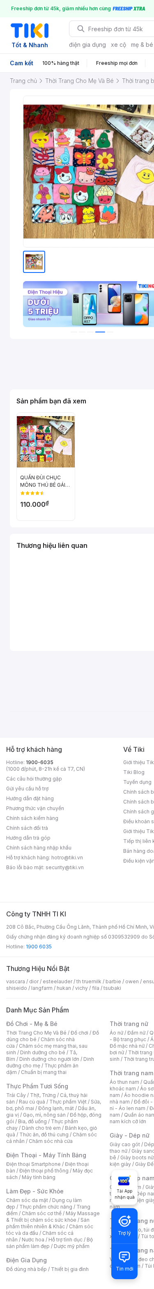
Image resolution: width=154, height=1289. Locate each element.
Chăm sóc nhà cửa (51, 1141)
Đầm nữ (136, 1033)
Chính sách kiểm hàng (32, 818)
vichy (81, 988)
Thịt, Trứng (43, 1095)
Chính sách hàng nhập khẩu (38, 848)
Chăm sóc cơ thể (42, 1213)
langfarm (42, 988)
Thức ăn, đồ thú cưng (44, 1134)
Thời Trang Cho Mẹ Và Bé (36, 1033)
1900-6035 (39, 762)
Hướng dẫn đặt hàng (30, 798)
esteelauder (57, 981)
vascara (15, 981)
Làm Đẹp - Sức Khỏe (35, 1191)
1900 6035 (39, 946)
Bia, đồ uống (32, 1121)
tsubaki (112, 988)
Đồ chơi (79, 1033)
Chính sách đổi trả (27, 828)
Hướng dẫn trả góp (28, 838)
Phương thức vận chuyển (35, 808)
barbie (113, 981)
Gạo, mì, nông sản (44, 1115)
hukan (64, 988)
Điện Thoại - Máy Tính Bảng (46, 1155)
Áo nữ (116, 1033)
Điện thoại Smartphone (33, 1164)
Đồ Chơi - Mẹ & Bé (31, 1023)
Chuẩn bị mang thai (44, 1072)
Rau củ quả (32, 1102)
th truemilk (88, 981)
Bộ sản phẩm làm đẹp (49, 1242)
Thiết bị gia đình (70, 1269)
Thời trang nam (131, 1072)
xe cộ (118, 44)
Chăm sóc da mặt (27, 1200)
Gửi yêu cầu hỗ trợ (27, 788)
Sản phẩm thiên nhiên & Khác (48, 1223)
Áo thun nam (124, 1082)
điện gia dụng (87, 44)
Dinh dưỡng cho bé (42, 1052)
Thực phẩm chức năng (45, 1207)
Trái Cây (16, 1095)
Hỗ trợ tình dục (65, 1239)
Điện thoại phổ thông (44, 1171)
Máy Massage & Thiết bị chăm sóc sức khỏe (53, 1216)
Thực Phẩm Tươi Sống (37, 1086)
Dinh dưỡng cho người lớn (49, 1059)
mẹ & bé (142, 44)
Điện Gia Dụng (26, 1260)
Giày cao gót (125, 1144)
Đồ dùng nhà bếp (26, 1269)
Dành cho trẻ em (41, 1128)
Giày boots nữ (137, 1157)
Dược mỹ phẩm (72, 1246)
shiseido (16, 988)
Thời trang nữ (129, 1023)
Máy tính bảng (38, 1177)
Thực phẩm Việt (68, 1102)
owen (132, 981)
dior (34, 981)
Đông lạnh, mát (56, 1108)
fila (95, 988)
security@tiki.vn (65, 867)
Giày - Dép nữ (129, 1135)
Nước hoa (33, 1239)
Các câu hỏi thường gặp (34, 779)
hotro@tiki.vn (67, 857)
